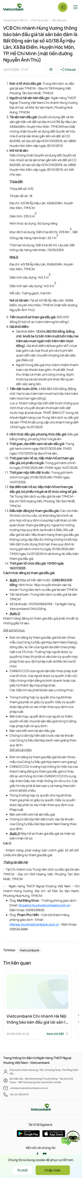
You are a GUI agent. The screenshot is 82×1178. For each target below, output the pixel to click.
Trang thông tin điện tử (15, 20)
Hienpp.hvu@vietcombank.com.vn (34, 924)
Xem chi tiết (55, 1034)
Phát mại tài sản (40, 20)
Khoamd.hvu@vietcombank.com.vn (44, 905)
